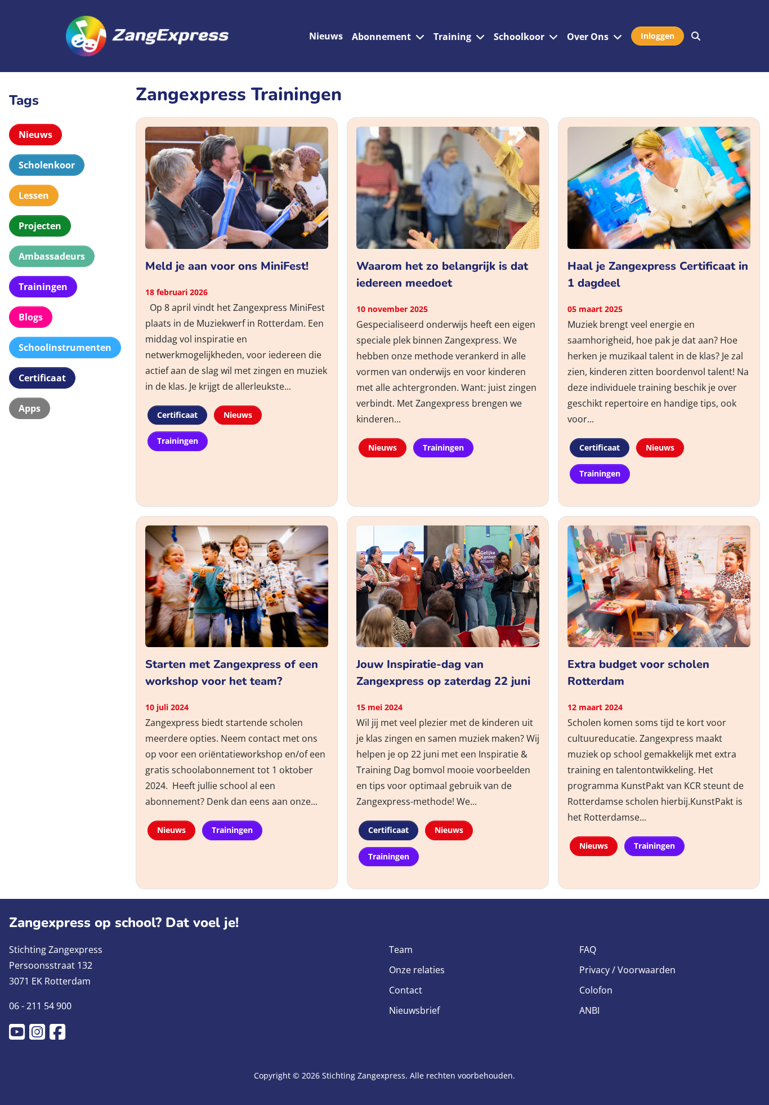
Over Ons (588, 36)
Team (401, 949)
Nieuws (326, 36)
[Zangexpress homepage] (147, 36)
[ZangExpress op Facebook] (60, 1035)
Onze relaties (417, 970)
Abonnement (381, 36)
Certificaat (42, 378)
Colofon (595, 990)
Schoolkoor (519, 36)
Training (452, 36)
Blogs (31, 317)
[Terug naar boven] (749, 1083)
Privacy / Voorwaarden (627, 970)
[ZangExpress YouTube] (19, 1035)
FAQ (587, 949)
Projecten (40, 226)
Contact (405, 990)
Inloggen (657, 35)
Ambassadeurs (52, 256)
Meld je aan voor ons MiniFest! (227, 266)
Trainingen (43, 286)
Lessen (34, 195)
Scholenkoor (47, 165)
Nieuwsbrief (414, 1010)
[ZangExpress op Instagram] (39, 1035)
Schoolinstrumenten (65, 347)
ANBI (589, 1010)
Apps (30, 408)
